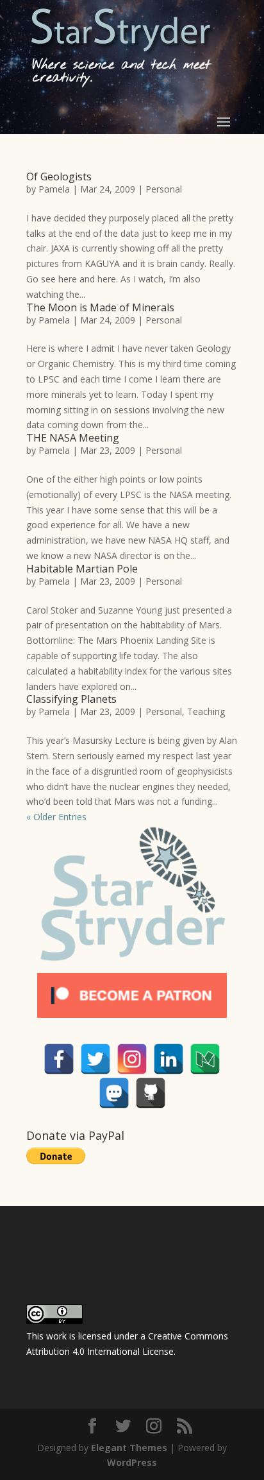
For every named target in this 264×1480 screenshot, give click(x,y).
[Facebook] (59, 1059)
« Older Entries (56, 817)
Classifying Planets (71, 699)
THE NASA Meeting (72, 438)
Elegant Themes (129, 1447)
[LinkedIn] (168, 1059)
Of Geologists (59, 176)
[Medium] (205, 1059)
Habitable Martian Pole (82, 569)
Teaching (206, 711)
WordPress (132, 1462)
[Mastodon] (114, 1093)
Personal (163, 189)
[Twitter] (95, 1059)
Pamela (54, 189)
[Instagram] (132, 1059)
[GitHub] (150, 1093)
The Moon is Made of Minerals (100, 307)
